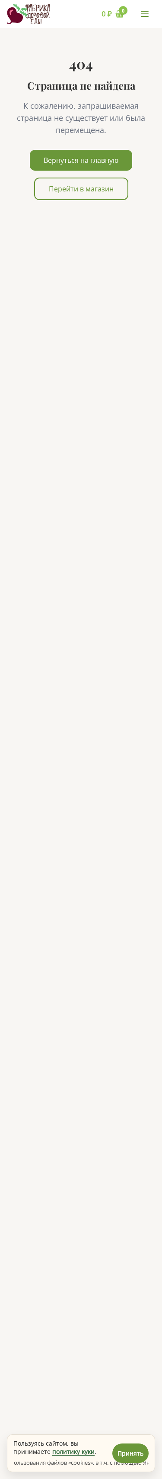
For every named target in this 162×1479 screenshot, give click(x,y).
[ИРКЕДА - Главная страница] (28, 14)
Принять (130, 1453)
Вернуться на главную (81, 160)
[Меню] (144, 13)
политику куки (73, 1451)
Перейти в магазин (81, 189)
